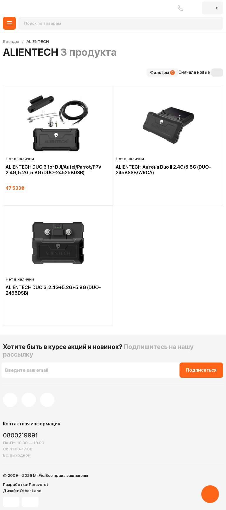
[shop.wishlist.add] (108, 89)
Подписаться (201, 370)
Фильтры (162, 72)
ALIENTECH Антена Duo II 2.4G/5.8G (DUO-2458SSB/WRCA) (163, 169)
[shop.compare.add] (102, 89)
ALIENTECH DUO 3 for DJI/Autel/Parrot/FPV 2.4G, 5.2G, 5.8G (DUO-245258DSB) (54, 169)
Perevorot (38, 484)
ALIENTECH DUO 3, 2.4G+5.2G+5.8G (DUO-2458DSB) (53, 290)
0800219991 (180, 8)
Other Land (30, 490)
